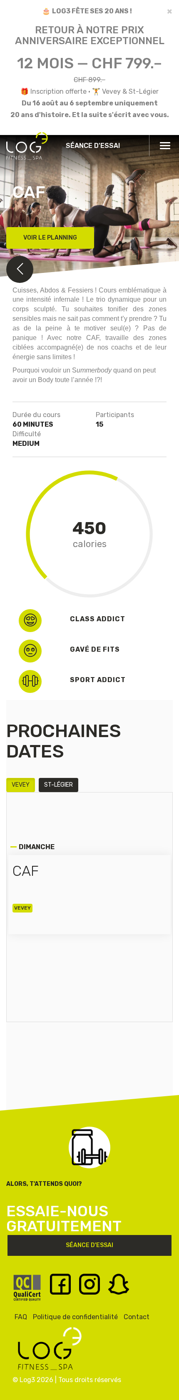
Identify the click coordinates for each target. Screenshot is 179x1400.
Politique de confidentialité (75, 1317)
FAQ (21, 1317)
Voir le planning (50, 237)
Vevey (21, 784)
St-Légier (58, 784)
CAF (25, 871)
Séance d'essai (93, 146)
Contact (136, 1317)
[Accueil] (27, 149)
